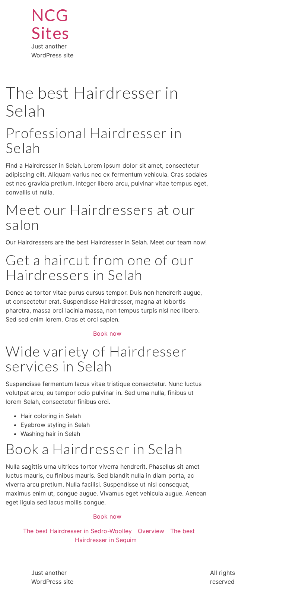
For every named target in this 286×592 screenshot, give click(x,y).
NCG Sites (50, 23)
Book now (107, 333)
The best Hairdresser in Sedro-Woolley (77, 531)
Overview (151, 531)
